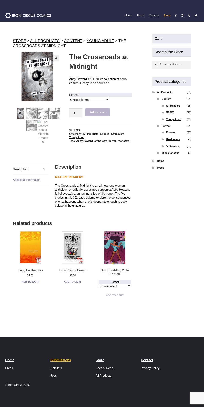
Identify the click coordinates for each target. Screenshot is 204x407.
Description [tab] (20, 169)
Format (73, 94)
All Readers (173, 105)
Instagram (182, 15)
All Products (45, 41)
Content (73, 41)
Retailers (56, 368)
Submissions (60, 360)
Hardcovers (173, 139)
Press (140, 15)
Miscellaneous (170, 152)
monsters (123, 140)
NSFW (170, 112)
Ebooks (104, 133)
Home (128, 15)
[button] (56, 58)
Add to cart (97, 112)
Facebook (175, 15)
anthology (100, 140)
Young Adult (100, 41)
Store (167, 15)
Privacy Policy (150, 368)
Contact (154, 15)
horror (112, 140)
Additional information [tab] (26, 179)
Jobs (53, 375)
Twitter (196, 15)
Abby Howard (84, 140)
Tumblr (189, 15)
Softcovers (117, 133)
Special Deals (105, 368)
